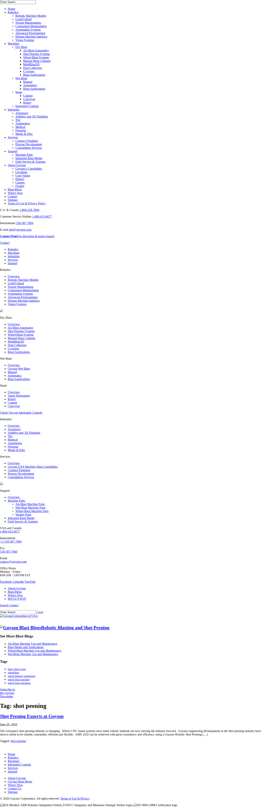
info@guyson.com (20, 229)
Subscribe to (7, 693)
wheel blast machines (19, 683)
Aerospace (21, 113)
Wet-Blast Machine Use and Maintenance (33, 654)
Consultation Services (28, 147)
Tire (17, 120)
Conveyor (29, 99)
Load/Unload (23, 19)
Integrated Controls (27, 106)
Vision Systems (24, 40)
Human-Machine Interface (31, 36)
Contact (12, 196)
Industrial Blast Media (28, 158)
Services (13, 137)
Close (39, 612)
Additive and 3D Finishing (31, 116)
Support (12, 151)
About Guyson (17, 165)
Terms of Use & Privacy (75, 798)
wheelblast (13, 672)
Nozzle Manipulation (28, 22)
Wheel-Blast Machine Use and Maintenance (34, 650)
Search (4, 605)
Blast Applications (34, 74)
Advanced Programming (30, 33)
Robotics (13, 12)
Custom (28, 95)
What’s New (15, 193)
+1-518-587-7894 (11, 541)
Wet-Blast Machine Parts (30, 507)
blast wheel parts (17, 669)
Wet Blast (21, 78)
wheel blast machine (19, 679)
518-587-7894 (24, 223)
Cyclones (28, 71)
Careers (20, 182)
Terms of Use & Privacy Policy (27, 203)
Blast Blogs (15, 189)
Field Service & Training (30, 161)
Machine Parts (24, 154)
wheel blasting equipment (21, 676)
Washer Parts (23, 514)
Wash (18, 92)
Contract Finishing (26, 140)
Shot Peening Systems (36, 54)
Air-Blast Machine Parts (30, 504)
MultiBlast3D (31, 64)
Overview (14, 276)
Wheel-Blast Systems (36, 57)
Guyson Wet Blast (19, 368)
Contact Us (14, 788)
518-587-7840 (8, 551)
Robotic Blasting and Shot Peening (75, 627)
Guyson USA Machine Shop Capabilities (33, 466)
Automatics (30, 85)
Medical (20, 127)
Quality (19, 186)
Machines (13, 43)
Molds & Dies (24, 134)
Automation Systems (28, 29)
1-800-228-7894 (29, 210)
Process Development (28, 144)
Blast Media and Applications (26, 647)
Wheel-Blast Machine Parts (32, 511)
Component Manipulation (31, 26)
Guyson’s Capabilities (28, 168)
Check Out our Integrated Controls (21, 412)
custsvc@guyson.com (13, 561)
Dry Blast (21, 47)
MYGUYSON (17, 598)
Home (11, 8)
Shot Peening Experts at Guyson (32, 716)
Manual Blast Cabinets (37, 61)
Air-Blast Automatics (36, 50)
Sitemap (13, 200)
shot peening (18, 741)
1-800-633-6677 (42, 216)
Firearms (20, 130)
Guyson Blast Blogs (20, 781)
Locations (21, 172)
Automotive (22, 123)
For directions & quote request (27, 236)
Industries (13, 109)
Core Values (22, 175)
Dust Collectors (32, 67)
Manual (27, 81)
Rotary (27, 102)
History (19, 179)
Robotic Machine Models (30, 15)
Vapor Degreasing (19, 395)
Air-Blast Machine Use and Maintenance (32, 643)
